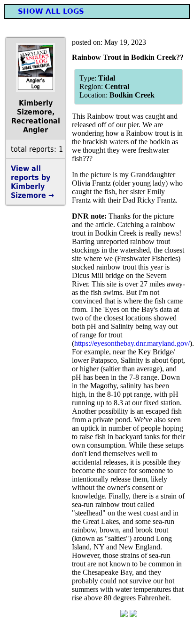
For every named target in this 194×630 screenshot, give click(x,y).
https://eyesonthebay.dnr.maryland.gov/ (132, 343)
